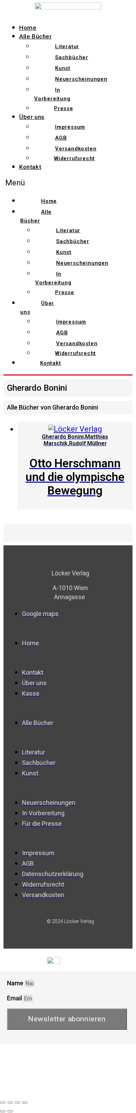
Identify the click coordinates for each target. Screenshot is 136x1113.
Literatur (67, 46)
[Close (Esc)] (3, 1102)
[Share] (10, 1102)
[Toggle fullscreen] (17, 1102)
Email (15, 998)
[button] (36, 182)
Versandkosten (75, 149)
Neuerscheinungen (81, 79)
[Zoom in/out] (25, 1102)
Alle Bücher (35, 36)
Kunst (62, 68)
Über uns (32, 116)
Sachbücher (71, 57)
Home (27, 27)
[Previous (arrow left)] (3, 1111)
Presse (63, 108)
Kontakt (30, 166)
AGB (61, 138)
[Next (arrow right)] (10, 1111)
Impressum (70, 127)
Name (16, 983)
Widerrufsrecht (74, 158)
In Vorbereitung (52, 94)
